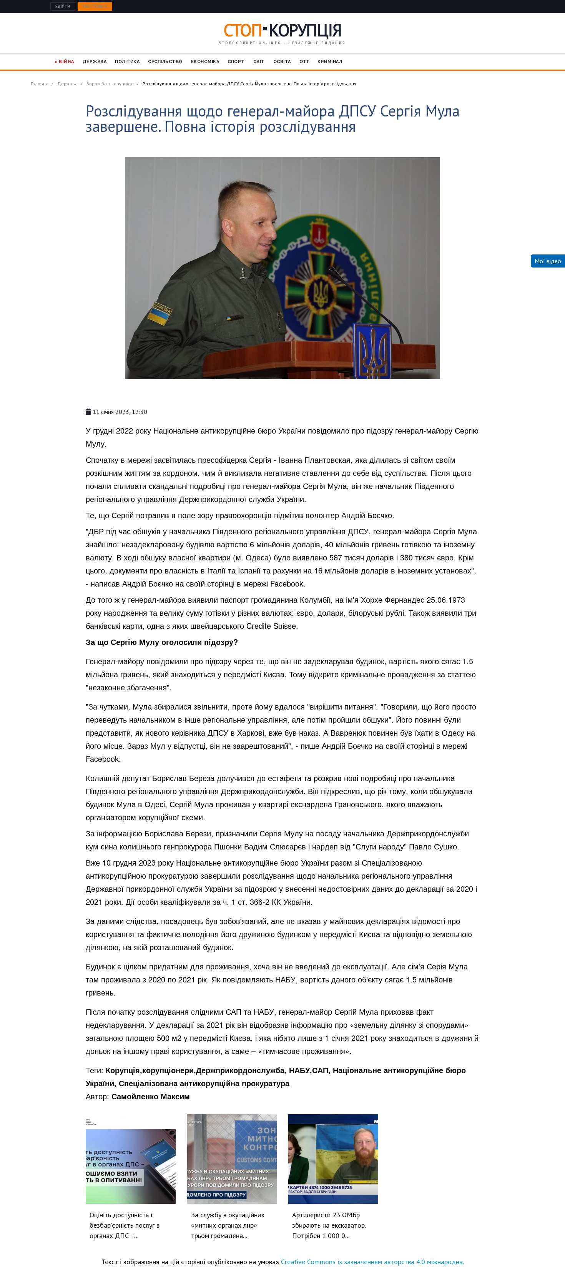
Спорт (236, 61)
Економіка (205, 61)
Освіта (282, 61)
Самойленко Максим (150, 1096)
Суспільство (165, 61)
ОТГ (304, 61)
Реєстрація (95, 6)
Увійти (62, 6)
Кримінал (329, 61)
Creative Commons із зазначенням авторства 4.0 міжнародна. (372, 1261)
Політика (127, 61)
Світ (259, 61)
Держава (95, 61)
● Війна (64, 61)
